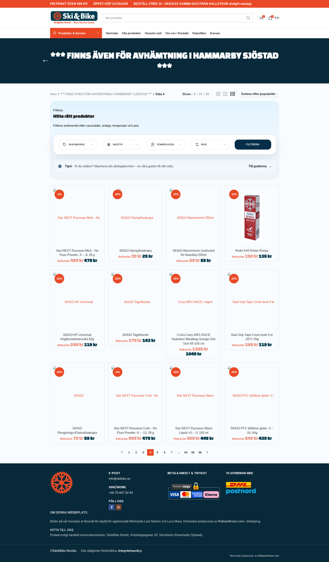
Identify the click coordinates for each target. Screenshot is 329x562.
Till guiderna (260, 166)
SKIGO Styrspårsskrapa (135, 250)
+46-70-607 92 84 (121, 492)
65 (193, 452)
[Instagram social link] (118, 507)
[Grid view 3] (225, 94)
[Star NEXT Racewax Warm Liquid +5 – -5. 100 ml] (194, 395)
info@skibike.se (119, 478)
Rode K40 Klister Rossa (251, 250)
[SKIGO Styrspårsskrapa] (135, 217)
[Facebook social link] (111, 507)
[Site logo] (74, 17)
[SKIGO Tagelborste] (135, 301)
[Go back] (45, 61)
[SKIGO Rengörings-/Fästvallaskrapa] (77, 395)
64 (185, 452)
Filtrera (252, 144)
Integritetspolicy (130, 550)
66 (200, 452)
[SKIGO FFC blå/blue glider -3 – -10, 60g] (252, 395)
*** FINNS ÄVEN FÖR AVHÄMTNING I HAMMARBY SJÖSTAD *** (106, 94)
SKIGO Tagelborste (135, 334)
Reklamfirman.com (231, 521)
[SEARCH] (248, 17)
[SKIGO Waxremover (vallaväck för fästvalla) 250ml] (194, 217)
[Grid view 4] (232, 94)
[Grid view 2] (218, 94)
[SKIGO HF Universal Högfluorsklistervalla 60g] (77, 301)
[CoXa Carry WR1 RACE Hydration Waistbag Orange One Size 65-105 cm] (194, 301)
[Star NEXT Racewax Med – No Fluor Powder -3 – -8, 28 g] (77, 217)
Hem (53, 94)
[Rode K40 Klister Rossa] (252, 217)
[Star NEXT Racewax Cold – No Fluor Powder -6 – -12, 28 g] (135, 395)
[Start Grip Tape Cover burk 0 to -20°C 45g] (252, 301)
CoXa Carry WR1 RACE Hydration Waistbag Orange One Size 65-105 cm (194, 339)
